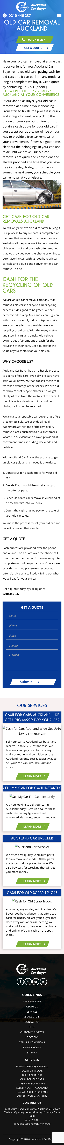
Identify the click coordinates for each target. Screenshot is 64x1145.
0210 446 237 (20, 15)
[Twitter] (43, 982)
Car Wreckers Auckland (32, 1092)
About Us (32, 1006)
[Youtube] (35, 982)
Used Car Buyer (32, 1075)
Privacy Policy (32, 1047)
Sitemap (32, 1052)
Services (32, 1011)
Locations (32, 1037)
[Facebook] (20, 982)
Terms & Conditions (32, 1042)
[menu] (59, 16)
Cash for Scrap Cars (32, 1083)
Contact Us (32, 1021)
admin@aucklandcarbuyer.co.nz (32, 1123)
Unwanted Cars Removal (32, 1066)
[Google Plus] (28, 982)
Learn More (32, 776)
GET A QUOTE (33, 48)
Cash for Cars (32, 1001)
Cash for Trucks (32, 1070)
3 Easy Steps (32, 1016)
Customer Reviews (32, 1032)
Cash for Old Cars (32, 1079)
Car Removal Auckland (32, 1096)
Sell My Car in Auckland (32, 1087)
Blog (32, 1027)
